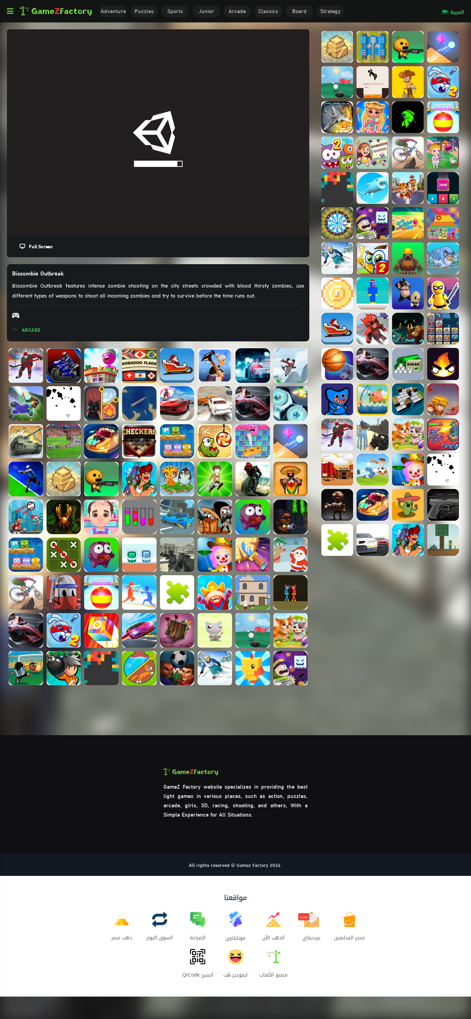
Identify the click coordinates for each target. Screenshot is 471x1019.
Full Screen (39, 246)
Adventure (113, 10)
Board (299, 10)
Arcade (237, 10)
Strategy (330, 10)
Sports (175, 10)
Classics (268, 10)
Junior (206, 10)
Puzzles (144, 10)
